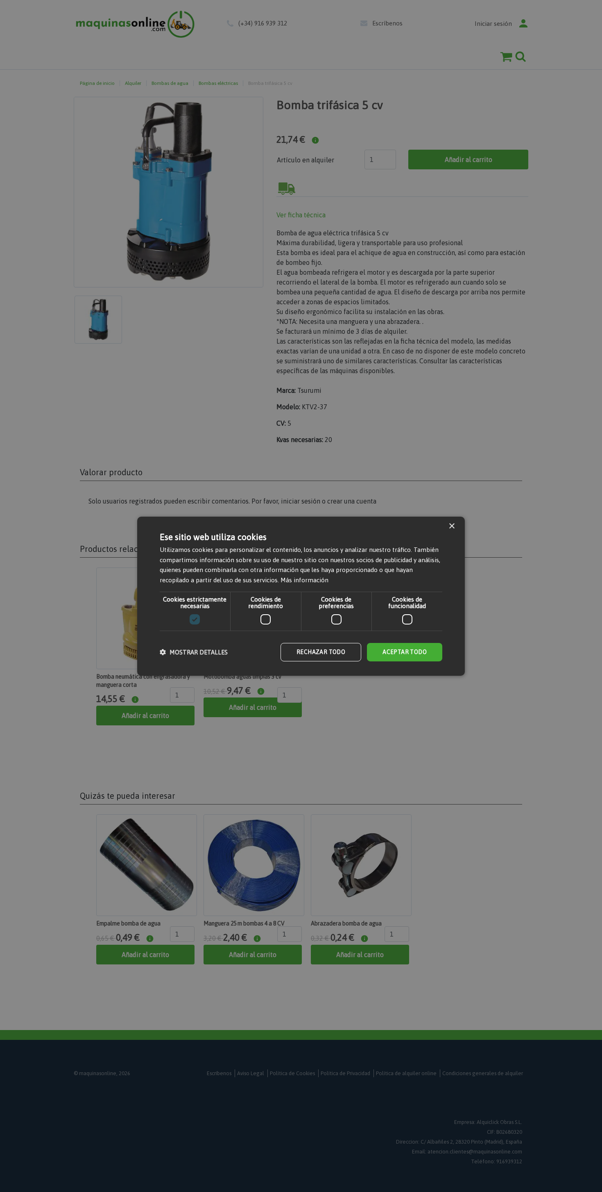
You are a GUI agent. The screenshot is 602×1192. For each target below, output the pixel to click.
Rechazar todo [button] (320, 652)
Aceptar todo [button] (404, 652)
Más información (304, 580)
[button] (194, 652)
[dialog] (301, 596)
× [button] (451, 526)
